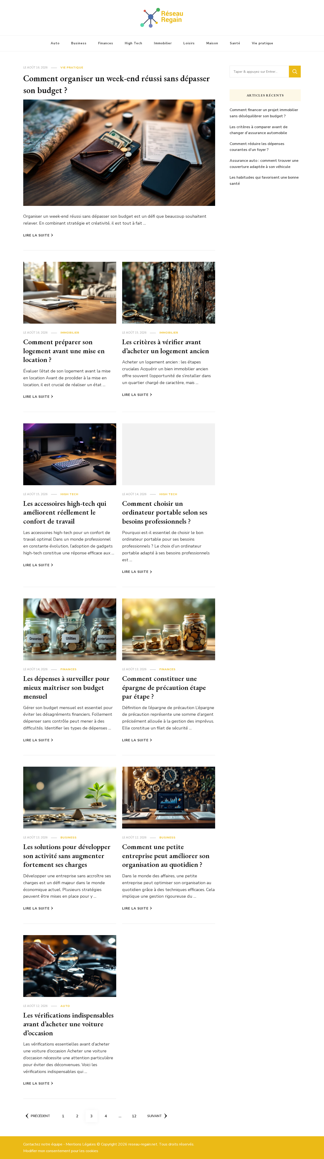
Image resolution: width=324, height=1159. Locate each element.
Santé (235, 43)
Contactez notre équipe (42, 1144)
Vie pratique (262, 43)
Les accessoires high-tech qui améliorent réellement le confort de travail (64, 512)
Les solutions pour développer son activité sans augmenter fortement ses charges (67, 855)
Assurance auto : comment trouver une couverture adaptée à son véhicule (264, 163)
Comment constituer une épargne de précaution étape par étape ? (164, 687)
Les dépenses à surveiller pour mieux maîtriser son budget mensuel (66, 687)
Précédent (40, 1116)
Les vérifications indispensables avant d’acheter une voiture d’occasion (68, 1023)
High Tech (133, 43)
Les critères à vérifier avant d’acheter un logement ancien (165, 346)
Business (79, 43)
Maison (212, 43)
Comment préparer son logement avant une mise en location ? (64, 350)
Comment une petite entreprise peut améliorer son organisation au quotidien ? (165, 855)
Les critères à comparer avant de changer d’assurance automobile (258, 130)
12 (136, 1116)
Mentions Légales (81, 1144)
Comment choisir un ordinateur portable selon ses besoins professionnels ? (164, 512)
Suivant (154, 1116)
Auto (55, 43)
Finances (105, 43)
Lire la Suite (36, 235)
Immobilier (163, 43)
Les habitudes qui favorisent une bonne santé (264, 180)
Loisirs (189, 43)
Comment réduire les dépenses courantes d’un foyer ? (257, 147)
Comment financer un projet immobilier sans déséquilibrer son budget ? (264, 113)
